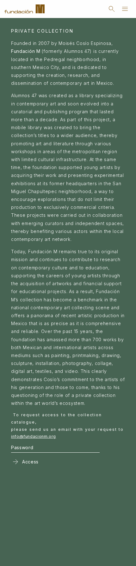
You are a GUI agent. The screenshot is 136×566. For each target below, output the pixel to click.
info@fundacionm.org (33, 436)
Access (25, 461)
